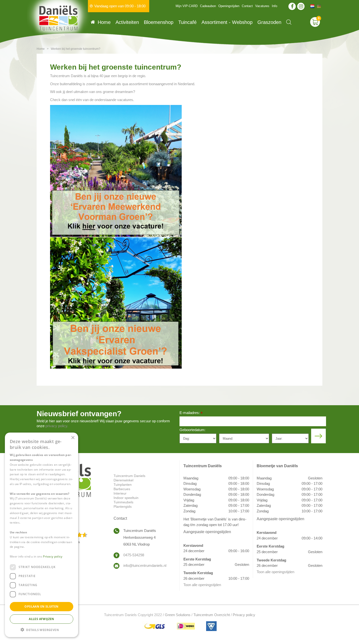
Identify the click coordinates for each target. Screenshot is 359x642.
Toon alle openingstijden (202, 585)
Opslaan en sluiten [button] (41, 606)
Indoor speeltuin (126, 498)
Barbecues (122, 489)
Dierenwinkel (123, 480)
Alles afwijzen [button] (41, 619)
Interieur (120, 493)
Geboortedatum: (192, 430)
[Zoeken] (288, 22)
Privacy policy (244, 615)
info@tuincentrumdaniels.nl (144, 565)
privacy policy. (56, 426)
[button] (41, 629)
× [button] (72, 438)
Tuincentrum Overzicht (211, 615)
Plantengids (123, 506)
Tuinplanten (123, 485)
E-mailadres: (191, 413)
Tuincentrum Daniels (129, 476)
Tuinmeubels (123, 502)
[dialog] (41, 535)
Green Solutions (177, 615)
